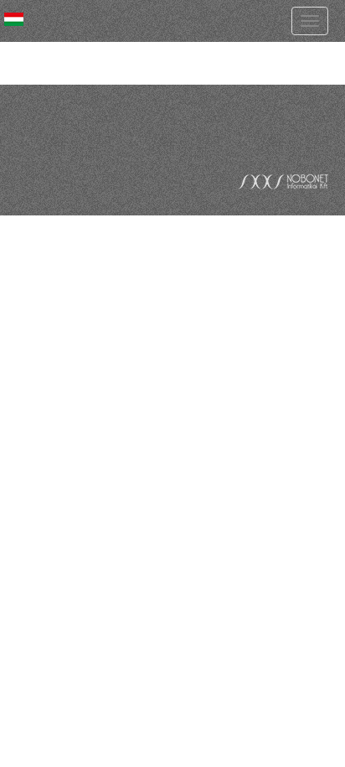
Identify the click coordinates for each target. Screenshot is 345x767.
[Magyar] (13, 19)
